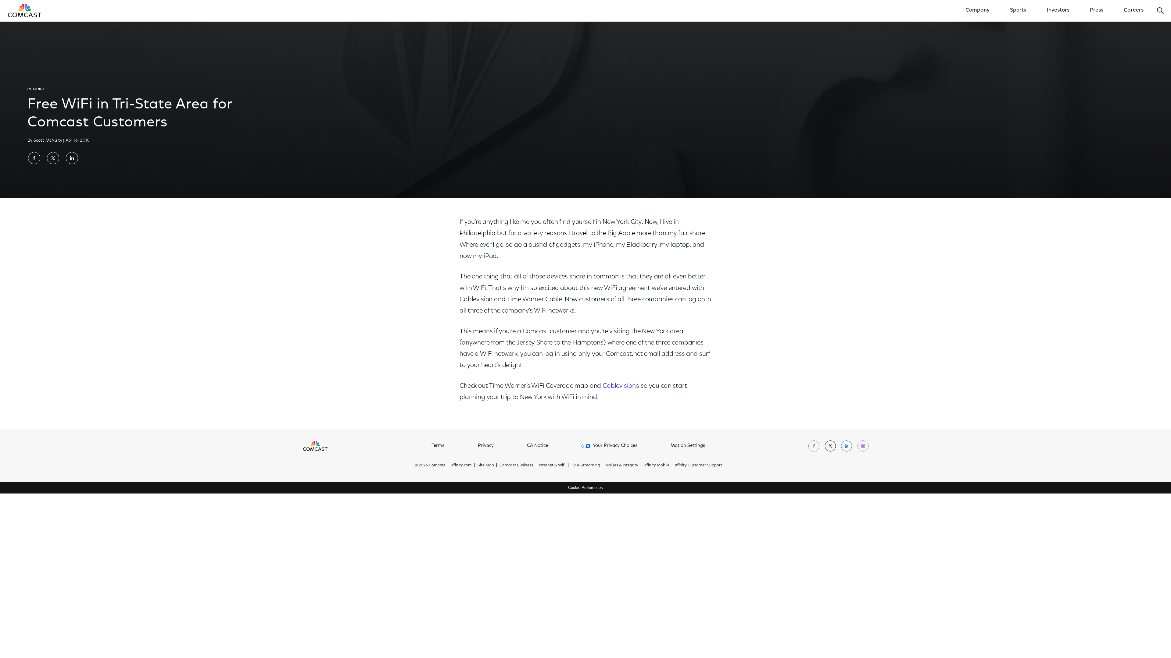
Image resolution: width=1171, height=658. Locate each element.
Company (977, 10)
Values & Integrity (622, 465)
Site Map (486, 465)
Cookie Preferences (585, 487)
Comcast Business (516, 465)
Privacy (486, 446)
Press (1096, 10)
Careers (1134, 10)
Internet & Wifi (552, 465)
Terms (438, 446)
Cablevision (619, 386)
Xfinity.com (461, 465)
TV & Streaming (585, 465)
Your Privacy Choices (615, 446)
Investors (1058, 10)
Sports (1018, 10)
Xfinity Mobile (656, 465)
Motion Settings (688, 446)
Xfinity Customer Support (698, 465)
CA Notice (537, 446)
